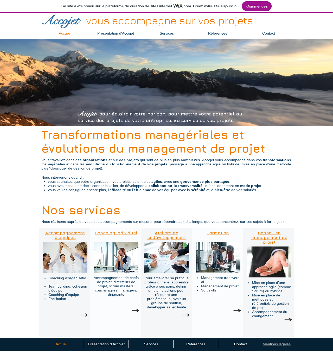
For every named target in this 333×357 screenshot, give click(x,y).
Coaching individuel (116, 232)
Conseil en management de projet (269, 237)
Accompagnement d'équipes (65, 235)
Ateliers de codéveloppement (166, 235)
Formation (218, 232)
